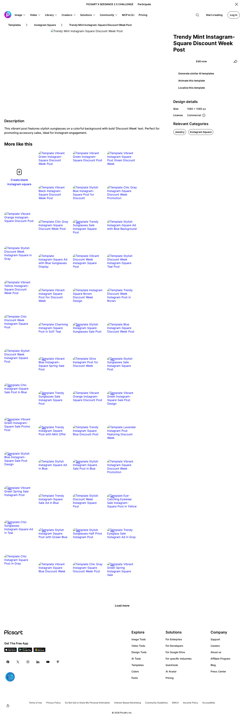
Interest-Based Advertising (127, 702)
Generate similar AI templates (196, 73)
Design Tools (139, 652)
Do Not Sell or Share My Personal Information (87, 702)
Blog (213, 665)
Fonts (134, 677)
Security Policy (190, 702)
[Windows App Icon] (39, 651)
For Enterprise (174, 639)
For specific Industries (179, 658)
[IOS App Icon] (10, 651)
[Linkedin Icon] (37, 661)
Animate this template (191, 80)
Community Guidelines (156, 702)
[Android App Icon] (25, 651)
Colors (135, 671)
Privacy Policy (53, 702)
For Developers (174, 645)
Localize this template (191, 87)
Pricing (170, 677)
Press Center (218, 671)
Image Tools (138, 639)
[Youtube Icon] (47, 661)
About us (216, 652)
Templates (137, 665)
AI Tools (136, 658)
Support (215, 639)
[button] (20, 15)
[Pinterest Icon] (57, 661)
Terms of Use (35, 702)
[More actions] (63, 160)
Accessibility (208, 702)
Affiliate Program (220, 658)
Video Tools (138, 645)
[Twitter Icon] (17, 661)
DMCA (175, 702)
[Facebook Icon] (7, 661)
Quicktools (172, 665)
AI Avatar (171, 671)
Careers (215, 645)
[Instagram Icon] (27, 661)
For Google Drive (175, 652)
